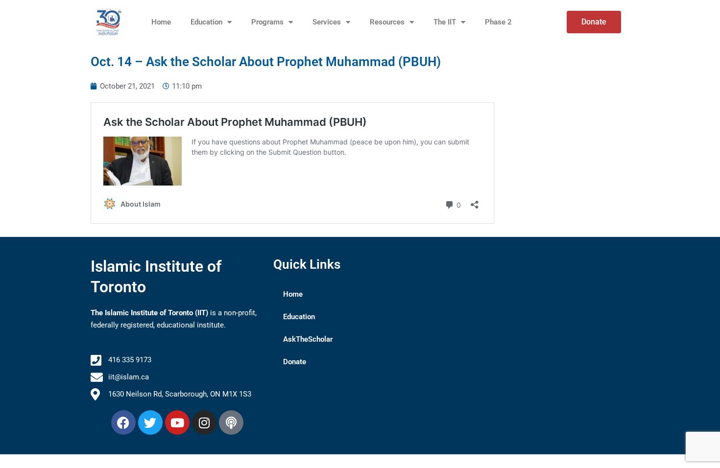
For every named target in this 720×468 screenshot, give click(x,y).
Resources (387, 22)
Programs (267, 22)
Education (206, 22)
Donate (294, 361)
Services (326, 22)
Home (161, 22)
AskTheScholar (308, 339)
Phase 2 (498, 22)
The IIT (444, 22)
